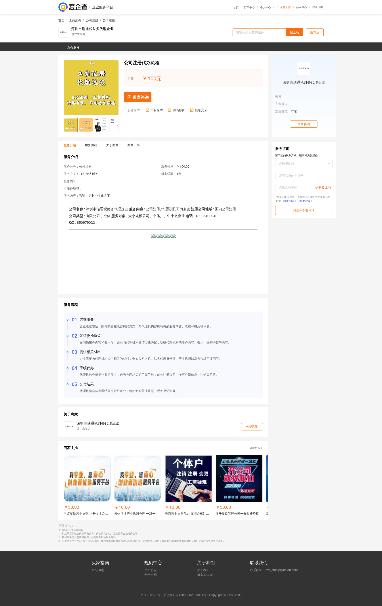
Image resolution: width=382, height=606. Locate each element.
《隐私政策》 (305, 201)
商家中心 (301, 7)
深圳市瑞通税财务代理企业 (92, 29)
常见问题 (98, 570)
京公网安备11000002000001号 (184, 595)
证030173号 (152, 595)
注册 (321, 7)
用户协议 (150, 570)
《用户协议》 (289, 201)
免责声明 (150, 574)
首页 (236, 7)
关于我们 (203, 570)
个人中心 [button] (265, 7)
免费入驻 (285, 7)
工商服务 (75, 20)
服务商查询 (205, 574)
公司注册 (92, 20)
